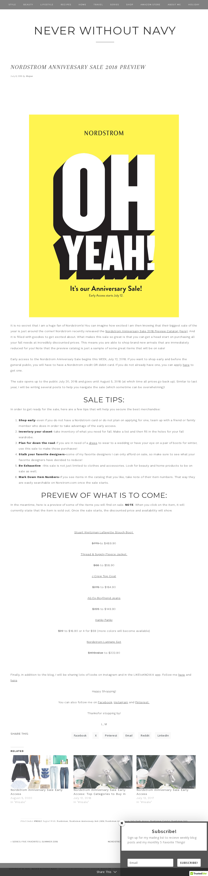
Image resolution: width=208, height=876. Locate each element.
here (186, 364)
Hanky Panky (104, 620)
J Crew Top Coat (104, 576)
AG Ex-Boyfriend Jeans (104, 598)
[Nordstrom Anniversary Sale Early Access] (40, 772)
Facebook (105, 702)
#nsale (38, 821)
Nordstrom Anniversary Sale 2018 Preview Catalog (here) (146, 331)
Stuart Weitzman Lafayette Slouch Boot (104, 532)
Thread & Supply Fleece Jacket (104, 554)
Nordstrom (62, 821)
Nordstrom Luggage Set (104, 641)
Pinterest (142, 702)
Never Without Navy (105, 30)
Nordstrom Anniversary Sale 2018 (86, 821)
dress (93, 442)
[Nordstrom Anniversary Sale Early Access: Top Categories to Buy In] (103, 772)
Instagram (121, 702)
